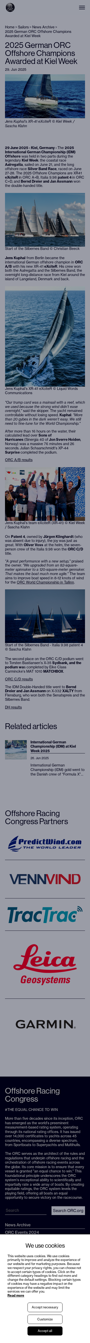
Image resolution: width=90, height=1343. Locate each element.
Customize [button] (45, 1319)
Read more (16, 1295)
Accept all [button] (45, 1331)
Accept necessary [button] (45, 1307)
